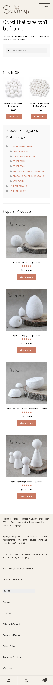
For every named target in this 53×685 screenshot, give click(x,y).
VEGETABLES (18, 181)
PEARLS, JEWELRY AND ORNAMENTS (29, 171)
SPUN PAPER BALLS (18, 186)
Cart (40, 678)
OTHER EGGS (19, 166)
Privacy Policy (9, 646)
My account (8, 613)
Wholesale (7, 668)
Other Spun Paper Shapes (21, 146)
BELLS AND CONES (21, 151)
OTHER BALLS (19, 161)
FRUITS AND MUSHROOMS (24, 156)
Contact (6, 602)
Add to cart (13, 116)
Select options (26, 496)
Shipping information (12, 624)
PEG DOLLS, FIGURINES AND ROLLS (28, 176)
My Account (9, 680)
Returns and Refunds (12, 635)
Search (26, 680)
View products (26, 277)
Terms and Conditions (12, 657)
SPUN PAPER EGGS (18, 191)
